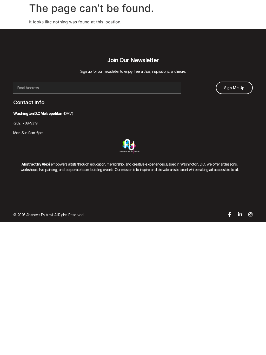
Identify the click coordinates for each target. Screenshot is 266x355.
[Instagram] (250, 214)
